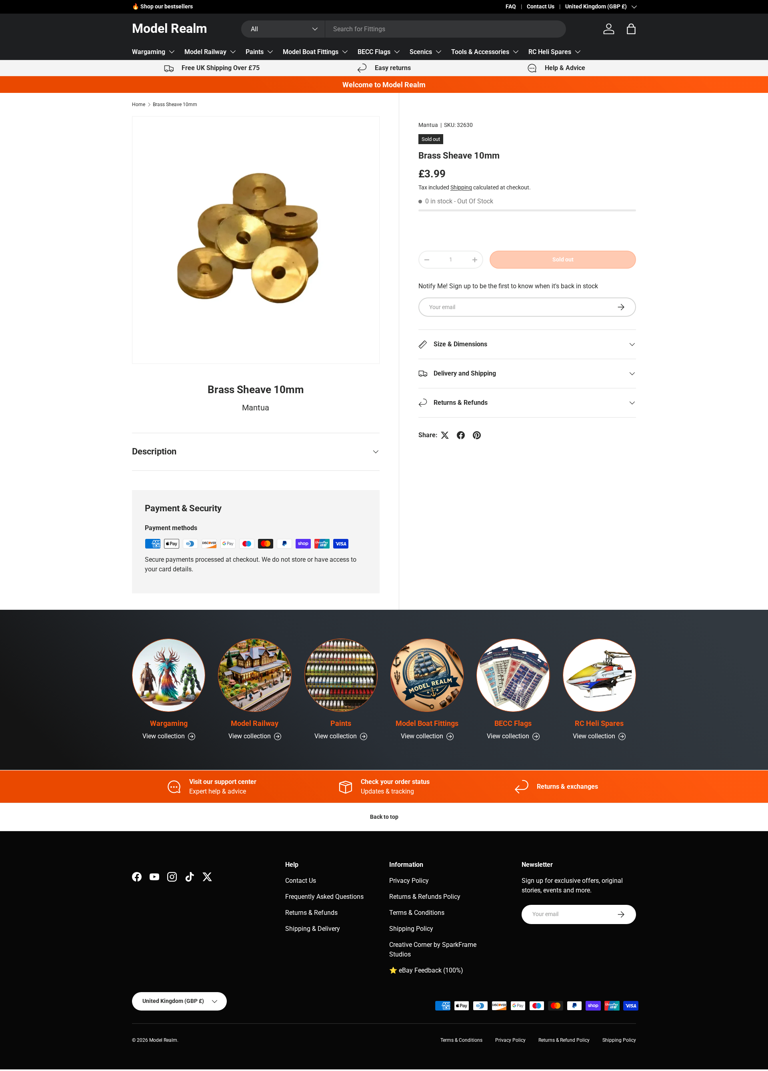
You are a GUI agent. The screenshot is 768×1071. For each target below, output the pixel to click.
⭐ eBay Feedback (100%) (426, 970)
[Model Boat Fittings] (427, 675)
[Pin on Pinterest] (477, 435)
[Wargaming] (168, 675)
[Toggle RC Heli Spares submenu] (577, 51)
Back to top (384, 817)
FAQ (511, 6)
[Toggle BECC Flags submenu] (397, 51)
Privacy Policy (409, 880)
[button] (631, 29)
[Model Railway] (254, 675)
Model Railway (205, 52)
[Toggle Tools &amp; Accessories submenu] (515, 51)
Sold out (563, 259)
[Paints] (341, 675)
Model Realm (163, 1040)
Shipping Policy (411, 928)
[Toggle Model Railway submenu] (233, 51)
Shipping (461, 187)
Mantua (428, 125)
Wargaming (148, 52)
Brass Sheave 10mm (175, 104)
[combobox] (403, 29)
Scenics (421, 52)
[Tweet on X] (445, 435)
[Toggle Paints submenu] (270, 51)
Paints (255, 52)
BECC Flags (374, 52)
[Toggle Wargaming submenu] (171, 51)
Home (138, 104)
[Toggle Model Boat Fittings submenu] (345, 51)
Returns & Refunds (311, 912)
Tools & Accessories (480, 52)
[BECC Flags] (513, 675)
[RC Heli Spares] (599, 675)
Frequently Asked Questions (324, 896)
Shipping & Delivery (312, 928)
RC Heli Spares (549, 52)
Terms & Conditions (416, 912)
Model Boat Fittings (310, 52)
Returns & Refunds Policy (424, 896)
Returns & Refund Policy (564, 1040)
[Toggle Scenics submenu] (438, 51)
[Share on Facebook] (461, 435)
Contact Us (540, 6)
